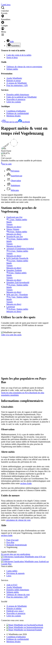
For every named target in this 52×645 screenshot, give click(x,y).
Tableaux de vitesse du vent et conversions (24, 66)
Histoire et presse (13, 80)
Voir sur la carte (11, 122)
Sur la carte (7, 164)
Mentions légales (13, 116)
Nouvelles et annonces (15, 99)
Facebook (26, 122)
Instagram (39, 627)
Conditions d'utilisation (16, 111)
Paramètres (15, 46)
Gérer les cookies (13, 102)
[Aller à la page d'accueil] (1, 2)
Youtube (38, 630)
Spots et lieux (12, 57)
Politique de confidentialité (17, 113)
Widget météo (12, 69)
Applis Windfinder (14, 78)
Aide (12, 41)
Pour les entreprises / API (17, 85)
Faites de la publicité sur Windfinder (21, 97)
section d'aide (26, 483)
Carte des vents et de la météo (18, 55)
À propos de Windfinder (16, 83)
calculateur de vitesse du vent (18, 520)
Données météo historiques (17, 94)
